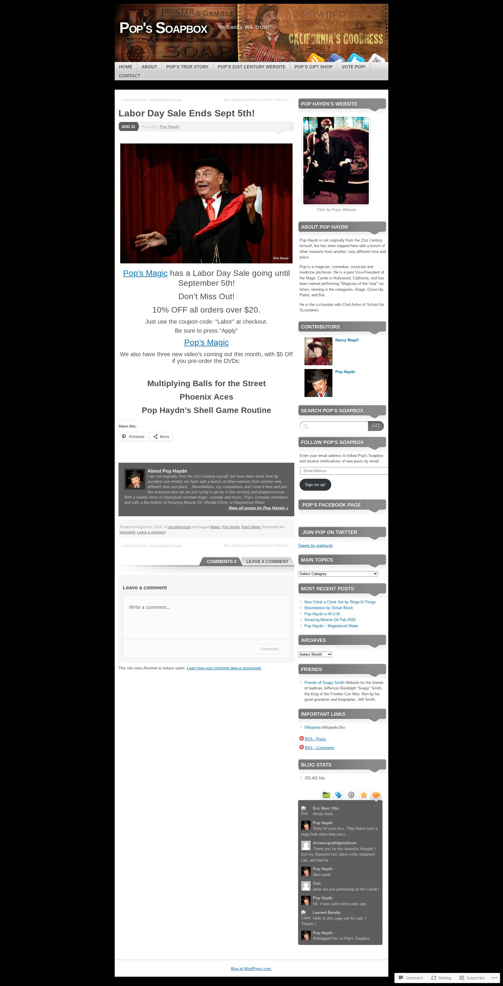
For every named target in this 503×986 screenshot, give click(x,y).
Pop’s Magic (145, 273)
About (149, 66)
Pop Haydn (170, 127)
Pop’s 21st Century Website (252, 66)
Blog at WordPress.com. (251, 969)
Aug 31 (128, 127)
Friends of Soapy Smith (324, 682)
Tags (338, 794)
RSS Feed (315, 59)
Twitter (355, 59)
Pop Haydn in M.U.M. (322, 614)
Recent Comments (376, 794)
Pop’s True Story (187, 66)
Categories (326, 794)
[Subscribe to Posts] (302, 739)
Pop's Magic (251, 527)
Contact (129, 75)
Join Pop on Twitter (329, 532)
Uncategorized (179, 527)
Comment (270, 648)
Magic (215, 527)
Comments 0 (221, 561)
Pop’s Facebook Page (331, 505)
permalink (127, 532)
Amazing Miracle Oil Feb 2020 (329, 620)
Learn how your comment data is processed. (224, 668)
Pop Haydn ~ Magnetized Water (331, 626)
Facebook (335, 59)
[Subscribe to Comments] (302, 748)
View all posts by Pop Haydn (258, 508)
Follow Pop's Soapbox (332, 442)
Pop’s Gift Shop (314, 66)
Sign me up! (315, 485)
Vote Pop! (354, 66)
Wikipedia (312, 727)
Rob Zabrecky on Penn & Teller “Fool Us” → (258, 100)
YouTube (376, 59)
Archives (351, 794)
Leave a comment (151, 532)
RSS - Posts (315, 739)
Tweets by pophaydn (315, 545)
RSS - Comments (319, 748)
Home (125, 66)
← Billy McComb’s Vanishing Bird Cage (151, 100)
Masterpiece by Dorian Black (328, 608)
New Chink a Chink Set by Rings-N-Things (340, 602)
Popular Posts (363, 794)
